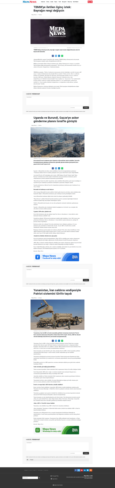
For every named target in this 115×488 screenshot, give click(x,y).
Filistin (39, 125)
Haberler (43, 1)
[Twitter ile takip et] (78, 470)
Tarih (59, 1)
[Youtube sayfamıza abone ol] (81, 470)
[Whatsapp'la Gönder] (62, 56)
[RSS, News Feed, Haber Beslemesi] (90, 470)
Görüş (47, 1)
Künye (30, 470)
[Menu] (91, 2)
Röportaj (70, 1)
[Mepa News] (29, 1)
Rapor (55, 1)
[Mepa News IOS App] (54, 479)
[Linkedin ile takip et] (84, 470)
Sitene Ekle (46, 470)
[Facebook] (53, 56)
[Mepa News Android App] (54, 476)
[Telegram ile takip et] (87, 470)
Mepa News (34, 14)
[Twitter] (56, 56)
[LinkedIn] (59, 56)
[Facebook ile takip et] (75, 470)
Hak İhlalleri (75, 1)
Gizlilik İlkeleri (40, 470)
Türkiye (40, 14)
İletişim (34, 470)
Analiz (51, 1)
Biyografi (64, 1)
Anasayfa (26, 470)
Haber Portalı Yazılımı (58, 485)
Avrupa (40, 297)
